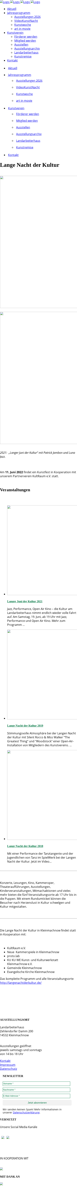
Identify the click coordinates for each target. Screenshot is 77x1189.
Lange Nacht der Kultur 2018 (25, 846)
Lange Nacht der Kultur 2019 (25, 725)
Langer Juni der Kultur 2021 (24, 601)
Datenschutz (8, 1069)
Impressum (7, 1065)
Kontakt (5, 1061)
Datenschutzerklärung (26, 1112)
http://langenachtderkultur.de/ (21, 983)
